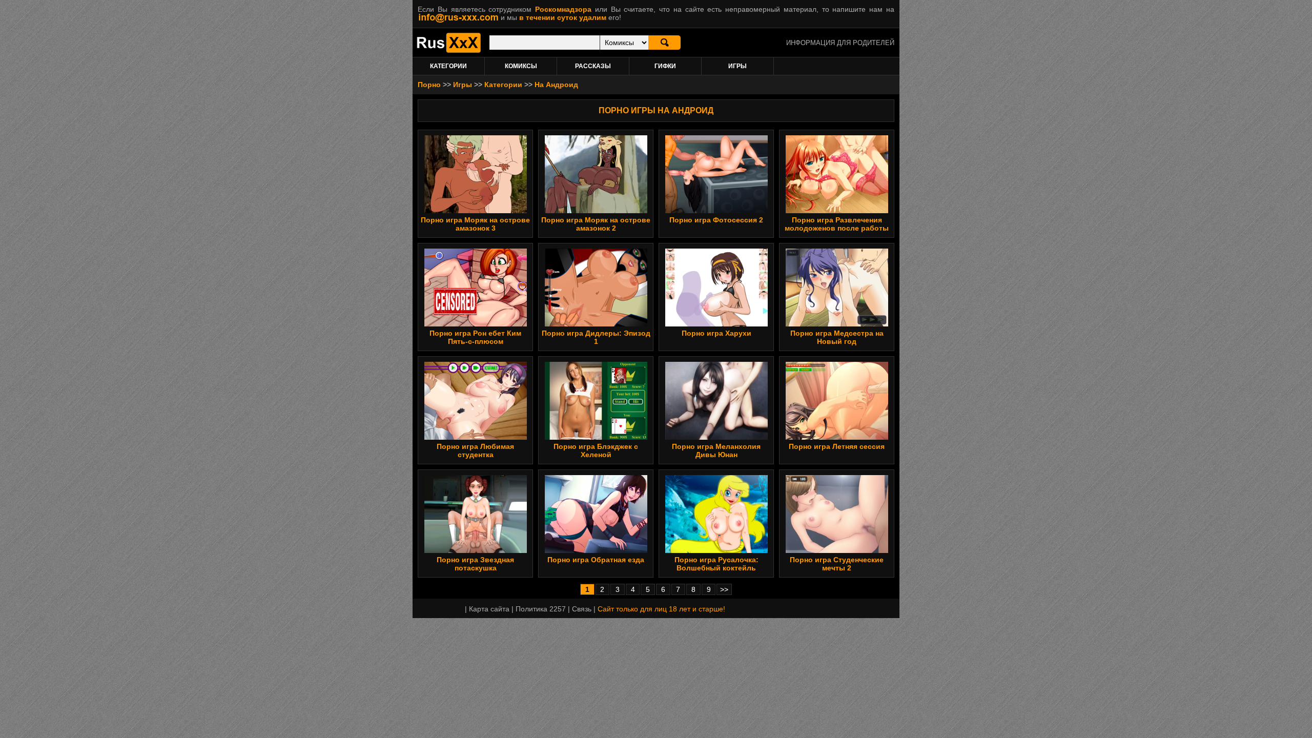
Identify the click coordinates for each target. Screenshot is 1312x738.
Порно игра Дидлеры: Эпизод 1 (596, 337)
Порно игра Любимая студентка (475, 450)
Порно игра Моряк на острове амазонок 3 (475, 224)
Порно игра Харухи (716, 333)
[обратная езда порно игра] (596, 550)
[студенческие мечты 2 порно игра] (837, 550)
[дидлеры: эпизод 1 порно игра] (596, 324)
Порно (429, 84)
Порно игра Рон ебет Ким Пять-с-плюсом (475, 337)
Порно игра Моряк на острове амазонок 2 (595, 224)
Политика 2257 (541, 609)
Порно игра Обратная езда (595, 560)
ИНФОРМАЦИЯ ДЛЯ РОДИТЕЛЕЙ (840, 43)
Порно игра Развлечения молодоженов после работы (837, 224)
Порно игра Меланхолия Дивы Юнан (716, 450)
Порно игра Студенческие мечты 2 (837, 564)
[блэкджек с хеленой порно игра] (596, 437)
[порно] (449, 50)
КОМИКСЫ (521, 66)
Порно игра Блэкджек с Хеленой (596, 450)
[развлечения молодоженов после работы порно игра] (837, 211)
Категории (503, 84)
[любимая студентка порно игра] (475, 437)
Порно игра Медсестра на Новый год (837, 337)
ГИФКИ (665, 66)
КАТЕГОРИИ (448, 66)
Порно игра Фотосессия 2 (716, 220)
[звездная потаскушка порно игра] (475, 550)
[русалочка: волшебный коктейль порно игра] (716, 550)
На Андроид (556, 84)
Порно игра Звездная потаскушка (475, 564)
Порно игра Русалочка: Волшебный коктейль (716, 564)
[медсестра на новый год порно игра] (837, 324)
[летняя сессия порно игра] (837, 437)
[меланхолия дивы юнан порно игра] (716, 437)
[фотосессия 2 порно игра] (716, 211)
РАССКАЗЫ (593, 66)
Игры (462, 84)
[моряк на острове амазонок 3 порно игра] (475, 211)
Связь (581, 609)
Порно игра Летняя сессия (837, 446)
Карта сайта (489, 609)
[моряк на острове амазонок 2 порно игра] (596, 211)
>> (724, 589)
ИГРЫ (737, 66)
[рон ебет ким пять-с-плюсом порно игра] (475, 324)
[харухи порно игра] (716, 324)
